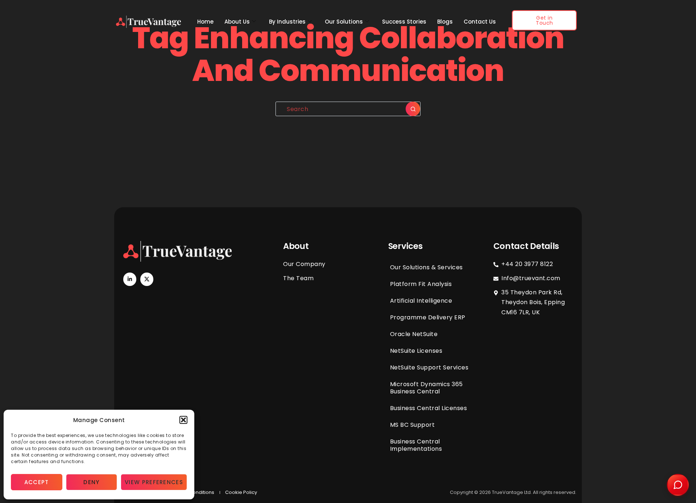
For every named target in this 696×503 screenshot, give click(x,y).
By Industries (287, 21)
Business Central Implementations (416, 445)
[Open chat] (678, 485)
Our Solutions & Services (426, 267)
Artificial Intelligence (421, 301)
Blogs (445, 21)
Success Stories (404, 21)
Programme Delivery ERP (427, 317)
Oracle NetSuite (414, 334)
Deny (91, 482)
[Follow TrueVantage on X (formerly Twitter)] (146, 279)
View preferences (154, 482)
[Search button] (413, 109)
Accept (36, 482)
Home (205, 21)
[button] (183, 420)
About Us (237, 21)
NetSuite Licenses (416, 351)
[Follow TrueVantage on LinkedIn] (129, 279)
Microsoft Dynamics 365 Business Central (426, 388)
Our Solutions (344, 21)
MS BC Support (412, 425)
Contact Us (480, 21)
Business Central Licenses (428, 408)
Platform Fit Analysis (421, 284)
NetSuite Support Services (429, 367)
